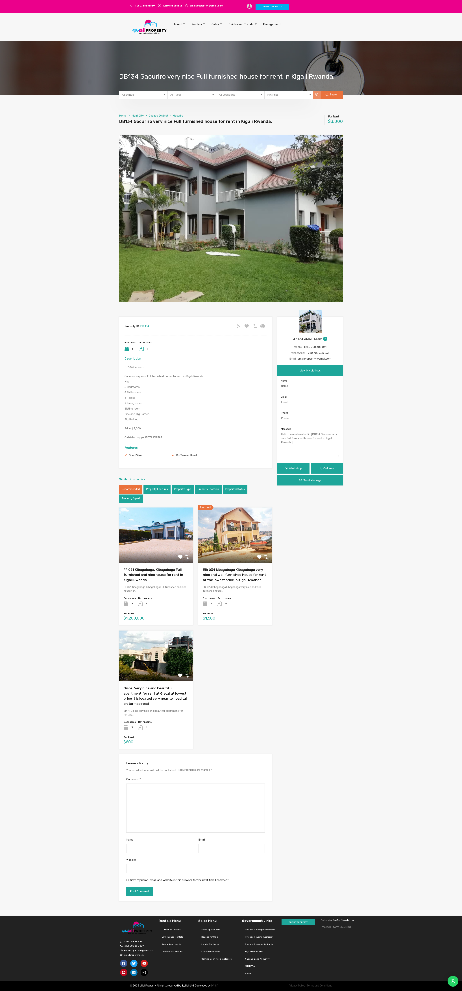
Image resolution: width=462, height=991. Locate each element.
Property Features (157, 489)
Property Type (182, 489)
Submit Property (272, 6)
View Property (156, 551)
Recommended (131, 489)
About (178, 24)
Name (129, 839)
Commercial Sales (210, 951)
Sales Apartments (210, 929)
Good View (135, 455)
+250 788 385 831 (315, 347)
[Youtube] (144, 963)
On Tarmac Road (186, 455)
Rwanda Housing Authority (259, 937)
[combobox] (143, 95)
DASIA (215, 985)
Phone (284, 413)
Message (286, 429)
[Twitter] (134, 963)
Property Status (235, 489)
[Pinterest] (123, 972)
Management (272, 24)
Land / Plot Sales (210, 944)
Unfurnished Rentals (172, 937)
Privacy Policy (297, 985)
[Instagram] (144, 972)
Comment (133, 779)
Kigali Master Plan (254, 951)
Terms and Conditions (319, 985)
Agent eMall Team (308, 339)
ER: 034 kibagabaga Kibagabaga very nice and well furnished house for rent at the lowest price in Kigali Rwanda (234, 575)
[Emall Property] (150, 27)
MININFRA (250, 966)
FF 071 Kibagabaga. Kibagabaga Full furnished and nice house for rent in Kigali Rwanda (153, 575)
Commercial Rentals (172, 951)
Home (123, 115)
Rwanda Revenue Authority (259, 944)
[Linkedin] (134, 972)
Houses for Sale (209, 937)
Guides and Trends (241, 24)
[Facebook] (123, 963)
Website (131, 859)
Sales (215, 24)
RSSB (248, 973)
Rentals (196, 24)
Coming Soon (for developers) (216, 959)
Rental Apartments (171, 944)
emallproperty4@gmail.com (314, 358)
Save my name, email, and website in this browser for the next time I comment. (179, 880)
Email (201, 839)
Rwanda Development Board (260, 929)
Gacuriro (178, 115)
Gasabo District (158, 115)
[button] (453, 981)
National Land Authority (257, 959)
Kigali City (138, 115)
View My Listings (310, 370)
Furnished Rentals (171, 929)
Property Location (208, 489)
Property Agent (131, 498)
